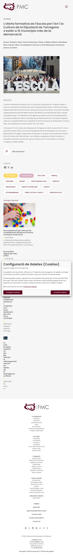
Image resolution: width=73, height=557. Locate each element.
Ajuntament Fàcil (36, 484)
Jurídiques (36, 444)
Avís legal (22, 551)
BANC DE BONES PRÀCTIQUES (36, 511)
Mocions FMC (36, 450)
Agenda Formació (36, 462)
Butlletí (36, 486)
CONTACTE (36, 521)
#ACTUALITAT (10, 176)
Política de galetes (47, 551)
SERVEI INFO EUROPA (36, 496)
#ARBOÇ (54, 176)
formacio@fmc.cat (36, 542)
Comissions (36, 440)
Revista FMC (36, 480)
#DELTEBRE (9, 181)
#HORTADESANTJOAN (38, 181)
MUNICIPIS (36, 507)
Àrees (36, 425)
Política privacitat (33, 551)
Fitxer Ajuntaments (36, 518)
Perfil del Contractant (36, 460)
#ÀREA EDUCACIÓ (56, 192)
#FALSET (22, 181)
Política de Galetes (30, 287)
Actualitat (36, 438)
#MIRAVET (56, 181)
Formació (36, 442)
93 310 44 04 (38, 548)
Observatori (36, 498)
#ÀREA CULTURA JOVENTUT (34, 192)
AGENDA (36, 504)
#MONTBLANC (10, 187)
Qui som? (36, 421)
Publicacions (36, 468)
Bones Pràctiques (36, 490)
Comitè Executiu (36, 423)
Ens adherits (36, 427)
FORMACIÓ (36, 456)
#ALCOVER (41, 176)
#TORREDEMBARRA (12, 192)
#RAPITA (47, 187)
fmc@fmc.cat (36, 540)
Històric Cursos (36, 466)
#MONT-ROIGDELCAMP (29, 187)
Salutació (36, 419)
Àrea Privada (36, 458)
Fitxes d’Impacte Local (36, 492)
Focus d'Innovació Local (36, 446)
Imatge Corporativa (36, 431)
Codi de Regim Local (36, 488)
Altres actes (36, 448)
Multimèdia (36, 464)
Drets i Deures (36, 472)
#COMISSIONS (26, 176)
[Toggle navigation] (66, 6)
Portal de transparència (36, 429)
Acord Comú (36, 514)
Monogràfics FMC (36, 482)
